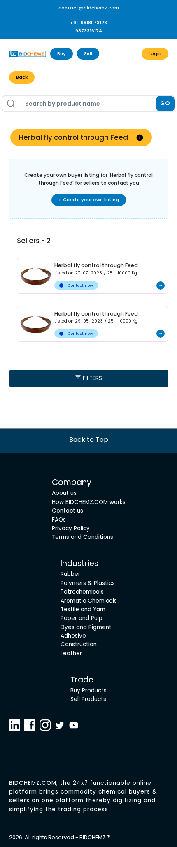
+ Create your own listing (88, 199)
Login (155, 53)
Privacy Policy (71, 528)
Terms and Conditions (82, 537)
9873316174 (88, 31)
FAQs (59, 520)
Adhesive (73, 636)
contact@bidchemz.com (88, 8)
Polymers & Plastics (88, 583)
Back (22, 77)
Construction (79, 644)
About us (64, 493)
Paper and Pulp (81, 618)
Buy (61, 53)
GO (165, 103)
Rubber (70, 574)
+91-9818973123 (88, 22)
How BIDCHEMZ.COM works (89, 502)
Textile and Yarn (83, 609)
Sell (88, 53)
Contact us (67, 511)
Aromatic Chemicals (89, 601)
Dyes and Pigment (86, 627)
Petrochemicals (82, 592)
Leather (71, 653)
